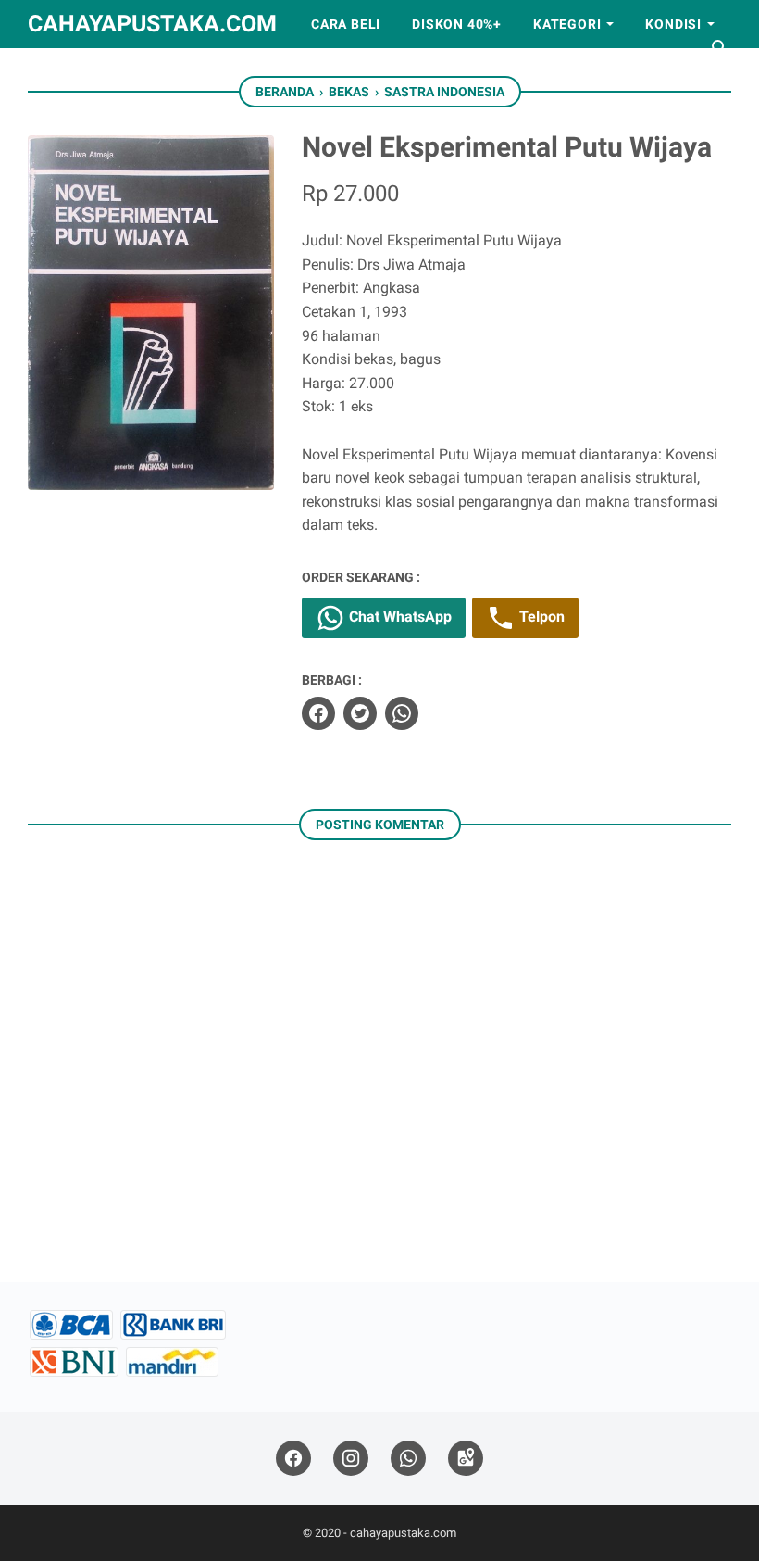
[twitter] (360, 713)
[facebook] (318, 713)
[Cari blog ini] (720, 48)
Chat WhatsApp (398, 616)
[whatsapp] (401, 713)
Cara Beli (345, 24)
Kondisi (673, 24)
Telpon (540, 616)
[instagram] (350, 1459)
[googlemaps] (465, 1459)
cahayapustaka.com (152, 23)
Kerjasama (173, 72)
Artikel (72, 72)
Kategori (567, 24)
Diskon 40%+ (457, 24)
